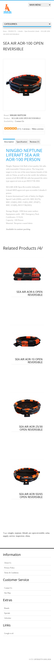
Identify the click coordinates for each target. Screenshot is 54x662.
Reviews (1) (34, 141)
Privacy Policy (9, 568)
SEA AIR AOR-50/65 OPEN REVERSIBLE (31, 495)
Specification (21, 141)
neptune (18, 533)
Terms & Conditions (11, 573)
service (12, 536)
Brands (6, 608)
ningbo (11, 533)
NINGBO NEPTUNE (18, 115)
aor (30, 533)
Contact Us (8, 588)
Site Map (7, 593)
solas (47, 533)
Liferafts (20, 31)
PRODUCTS (12, 31)
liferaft (25, 533)
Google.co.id (8, 633)
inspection (20, 536)
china (27, 536)
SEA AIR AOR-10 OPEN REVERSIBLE (29, 361)
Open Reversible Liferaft (31, 31)
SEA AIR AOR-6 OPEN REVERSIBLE (29, 293)
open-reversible (38, 533)
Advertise (7, 618)
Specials (7, 613)
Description (9, 141)
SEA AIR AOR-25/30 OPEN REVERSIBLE (31, 428)
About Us (7, 563)
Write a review (38, 129)
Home (5, 31)
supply (5, 536)
